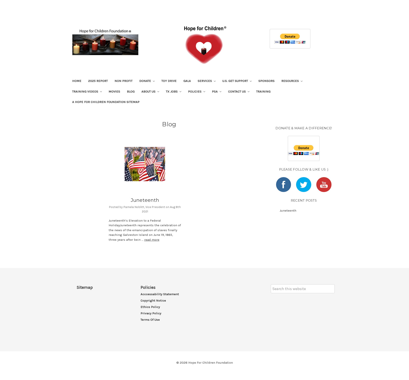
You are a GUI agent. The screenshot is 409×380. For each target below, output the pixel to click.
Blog (131, 91)
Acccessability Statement (160, 294)
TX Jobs (172, 91)
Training (263, 91)
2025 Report (98, 81)
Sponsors (266, 81)
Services (205, 81)
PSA (215, 91)
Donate (145, 81)
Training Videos (85, 91)
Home (76, 81)
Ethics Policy (150, 307)
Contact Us (237, 91)
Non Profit (123, 81)
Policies (195, 91)
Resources (290, 81)
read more (151, 240)
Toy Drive (169, 81)
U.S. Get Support (235, 81)
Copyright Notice (153, 300)
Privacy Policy (151, 313)
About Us (148, 91)
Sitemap (85, 287)
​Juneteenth (145, 200)
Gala (187, 81)
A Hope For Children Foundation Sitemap (106, 102)
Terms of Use (150, 320)
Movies (114, 91)
